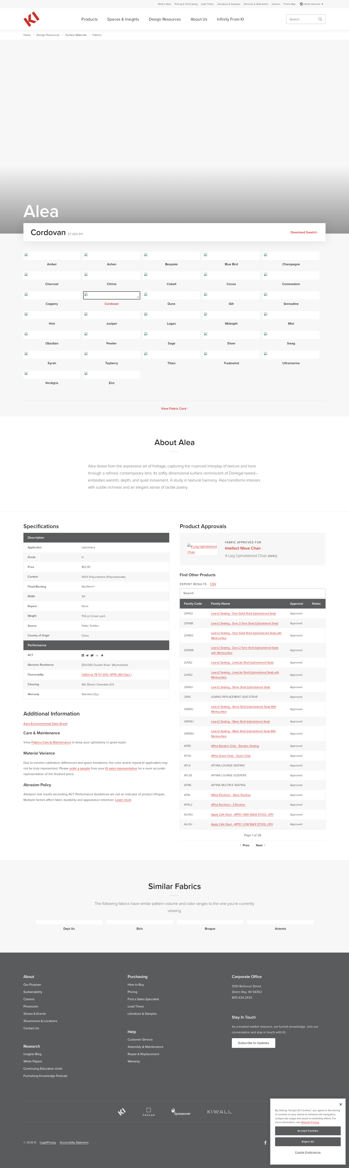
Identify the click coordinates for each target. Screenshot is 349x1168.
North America (312, 4)
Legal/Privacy (48, 1142)
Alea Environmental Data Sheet (45, 723)
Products (89, 19)
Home (27, 35)
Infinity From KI (230, 19)
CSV (213, 584)
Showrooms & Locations (40, 1021)
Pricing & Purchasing (186, 4)
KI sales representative (121, 768)
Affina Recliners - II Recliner (228, 805)
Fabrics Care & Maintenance (51, 742)
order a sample (79, 768)
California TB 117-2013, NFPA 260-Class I (106, 675)
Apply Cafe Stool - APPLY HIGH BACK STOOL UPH (242, 814)
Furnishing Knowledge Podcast (45, 1076)
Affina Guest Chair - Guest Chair (231, 756)
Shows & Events (34, 1013)
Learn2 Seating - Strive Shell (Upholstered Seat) (240, 687)
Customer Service (140, 1039)
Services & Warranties (256, 4)
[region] (308, 1131)
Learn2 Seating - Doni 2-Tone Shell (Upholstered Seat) (244, 623)
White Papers (32, 1061)
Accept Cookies (307, 1131)
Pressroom (30, 1006)
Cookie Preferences (308, 1152)
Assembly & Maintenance (145, 1046)
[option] (69, 925)
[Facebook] (265, 1142)
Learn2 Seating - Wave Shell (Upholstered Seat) (240, 721)
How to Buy (136, 984)
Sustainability (32, 992)
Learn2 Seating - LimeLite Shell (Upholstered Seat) (242, 662)
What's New (164, 4)
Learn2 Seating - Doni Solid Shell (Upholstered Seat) (243, 613)
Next (259, 845)
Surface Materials (76, 35)
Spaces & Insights (123, 19)
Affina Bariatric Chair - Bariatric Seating (235, 746)
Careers (276, 4)
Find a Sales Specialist (143, 999)
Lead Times (207, 4)
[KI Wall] (219, 1111)
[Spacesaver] (181, 1112)
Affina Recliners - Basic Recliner (231, 795)
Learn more (123, 800)
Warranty (134, 1061)
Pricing (132, 992)
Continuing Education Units (42, 1068)
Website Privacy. (310, 1122)
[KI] (122, 1112)
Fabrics (97, 35)
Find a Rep (289, 4)
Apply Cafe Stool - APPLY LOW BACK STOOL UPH (242, 824)
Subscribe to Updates (253, 1043)
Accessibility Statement (74, 1142)
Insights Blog (32, 1054)
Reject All (308, 1142)
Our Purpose (32, 984)
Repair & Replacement (143, 1054)
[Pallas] (149, 1112)
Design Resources (165, 19)
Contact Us (31, 1028)
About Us (199, 19)
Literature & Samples (229, 4)
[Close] (340, 1104)
